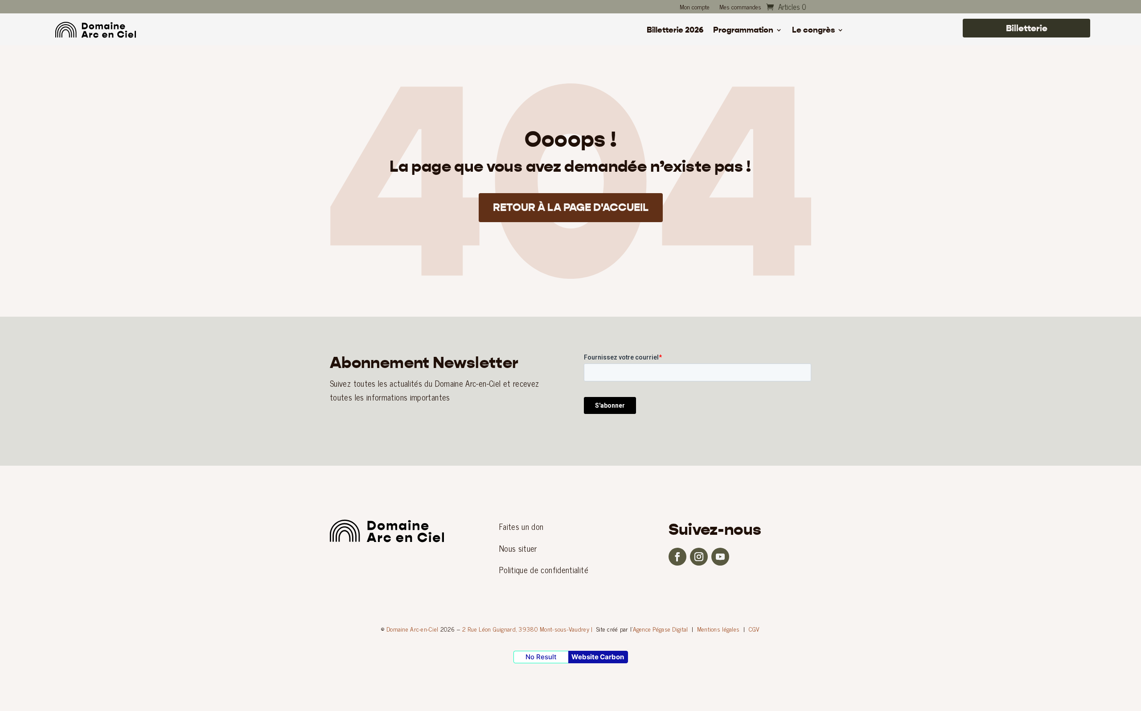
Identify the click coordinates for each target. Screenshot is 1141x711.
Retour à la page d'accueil (570, 207)
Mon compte (695, 8)
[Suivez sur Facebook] (677, 557)
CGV (754, 629)
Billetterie (1026, 28)
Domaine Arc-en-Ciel (412, 629)
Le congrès (813, 31)
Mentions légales (718, 629)
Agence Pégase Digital (660, 629)
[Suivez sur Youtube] (720, 557)
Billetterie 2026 (675, 31)
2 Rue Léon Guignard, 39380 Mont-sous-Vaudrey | (527, 629)
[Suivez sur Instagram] (699, 557)
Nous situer (518, 548)
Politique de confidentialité (543, 569)
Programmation (743, 31)
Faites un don (521, 526)
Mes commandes (740, 8)
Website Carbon (597, 657)
